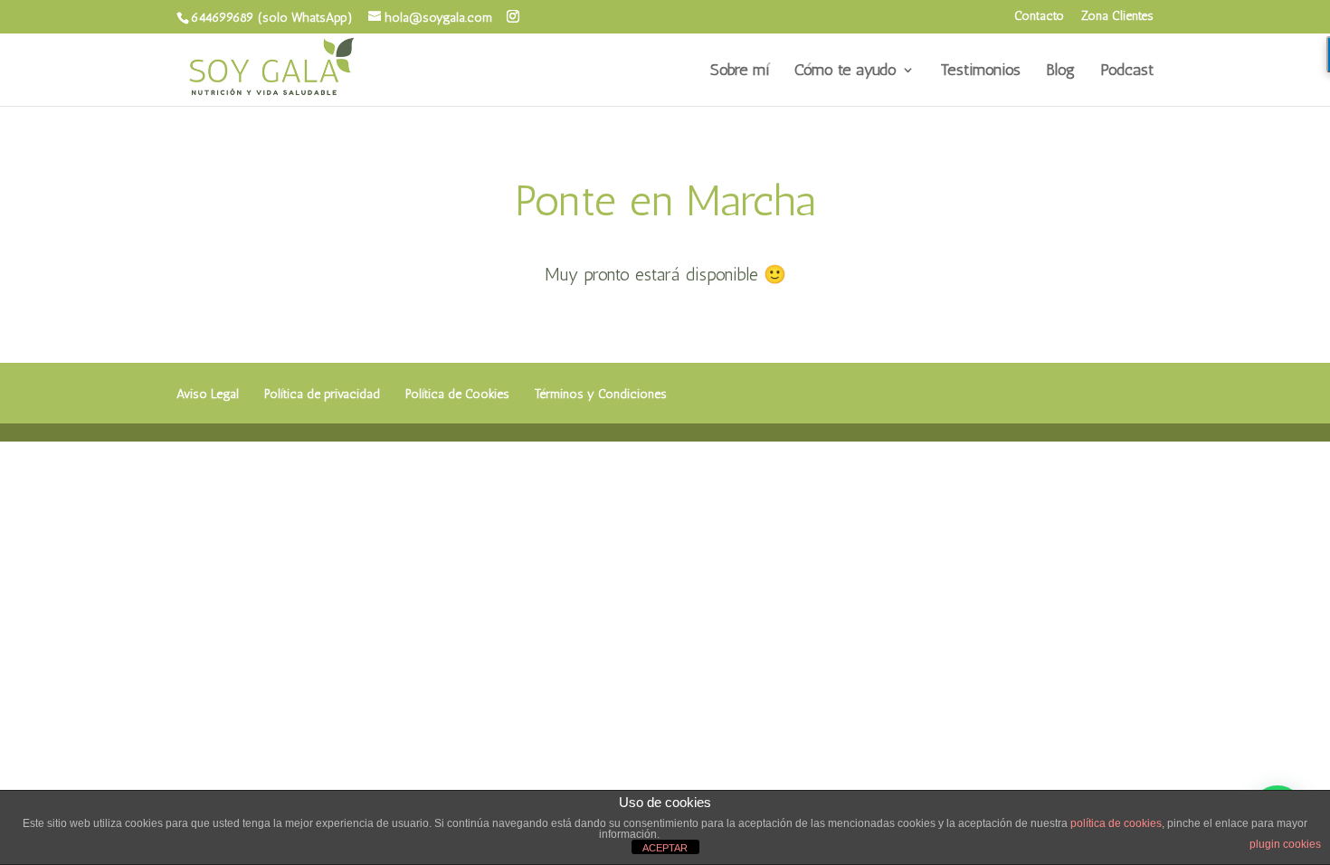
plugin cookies (1285, 844)
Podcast (1127, 71)
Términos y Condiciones (601, 394)
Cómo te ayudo (845, 71)
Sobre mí (739, 71)
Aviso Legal (207, 394)
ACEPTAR (665, 847)
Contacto (1039, 17)
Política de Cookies (457, 394)
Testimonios (980, 71)
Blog (1060, 71)
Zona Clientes (1117, 17)
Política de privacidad (322, 394)
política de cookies (1116, 823)
